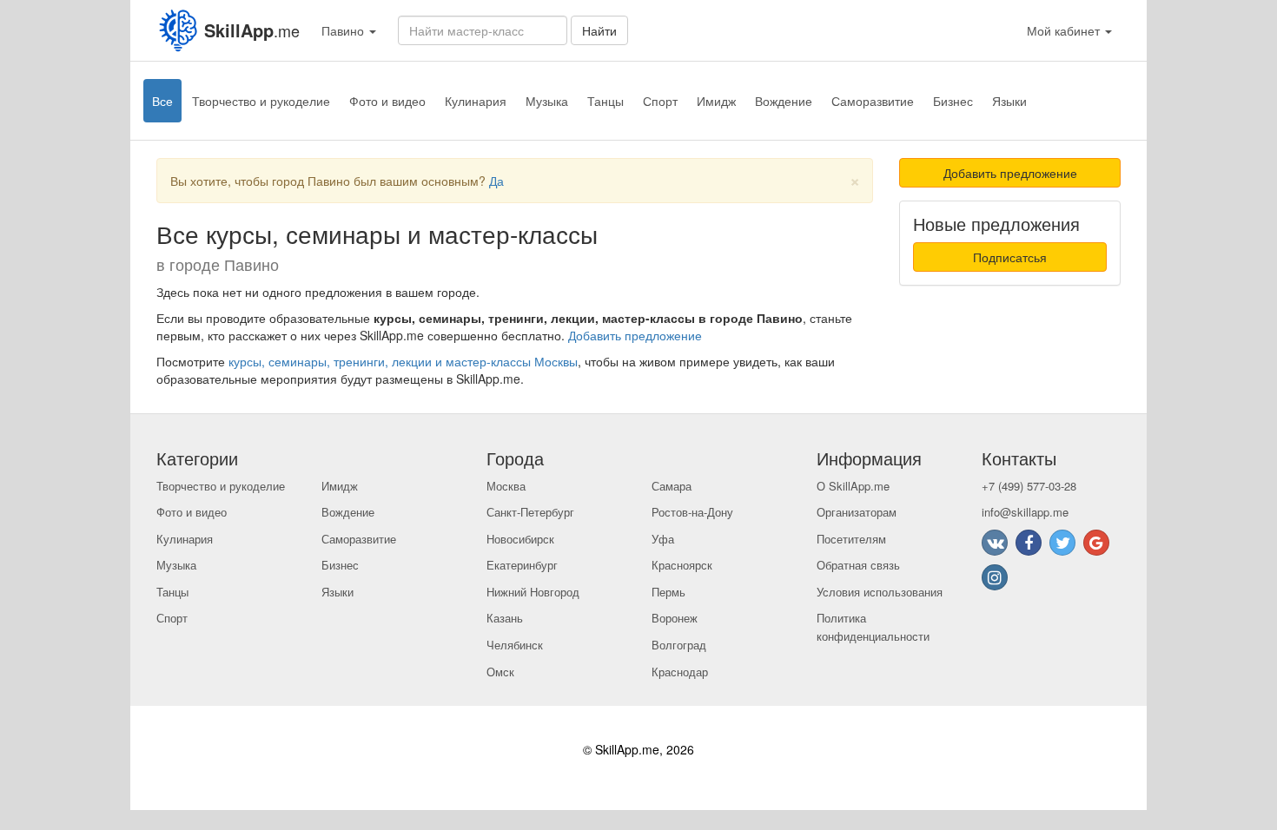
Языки (1009, 100)
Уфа (663, 538)
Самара (671, 486)
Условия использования (880, 591)
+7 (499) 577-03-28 (1029, 486)
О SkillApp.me (853, 486)
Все (162, 100)
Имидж (716, 100)
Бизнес (953, 100)
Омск (500, 671)
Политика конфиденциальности (873, 626)
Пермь (668, 591)
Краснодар (680, 671)
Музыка (547, 100)
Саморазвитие (872, 100)
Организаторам (857, 512)
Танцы (605, 100)
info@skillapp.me (1025, 512)
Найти (599, 30)
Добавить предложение (635, 335)
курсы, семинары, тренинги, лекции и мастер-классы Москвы (403, 361)
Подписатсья (1010, 257)
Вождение (783, 100)
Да (496, 180)
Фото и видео (387, 100)
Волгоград (679, 644)
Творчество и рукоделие (261, 100)
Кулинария (475, 100)
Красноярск (682, 565)
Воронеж (675, 617)
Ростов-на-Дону (692, 512)
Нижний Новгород (532, 591)
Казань (504, 617)
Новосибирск (520, 538)
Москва (506, 486)
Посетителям (851, 538)
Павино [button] (344, 30)
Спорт (660, 100)
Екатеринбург (522, 565)
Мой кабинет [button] (1065, 30)
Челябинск (514, 644)
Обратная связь (858, 565)
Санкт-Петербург (530, 512)
